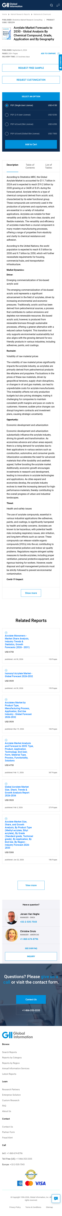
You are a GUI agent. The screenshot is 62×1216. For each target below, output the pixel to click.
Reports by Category (12, 1057)
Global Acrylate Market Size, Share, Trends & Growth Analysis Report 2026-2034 (17, 791)
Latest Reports (9, 1074)
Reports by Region (11, 1063)
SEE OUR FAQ (31, 948)
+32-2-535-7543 (28, 922)
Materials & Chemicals (42, 14)
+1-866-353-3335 (31, 1010)
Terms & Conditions (33, 1207)
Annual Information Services (15, 1068)
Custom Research (10, 1100)
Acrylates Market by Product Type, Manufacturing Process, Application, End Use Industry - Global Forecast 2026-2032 (18, 710)
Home (4, 14)
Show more (31, 593)
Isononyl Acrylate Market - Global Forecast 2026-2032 (19, 675)
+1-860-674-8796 (29, 939)
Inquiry (31, 956)
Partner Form (8, 1132)
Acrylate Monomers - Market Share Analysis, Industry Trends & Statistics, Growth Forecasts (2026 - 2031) (17, 641)
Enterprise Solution (11, 1095)
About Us (6, 1111)
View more (31, 885)
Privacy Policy (15, 1207)
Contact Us (31, 999)
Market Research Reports (20, 14)
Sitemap (49, 1207)
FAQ (4, 1105)
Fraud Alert (7, 1137)
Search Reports (9, 1052)
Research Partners (11, 1089)
